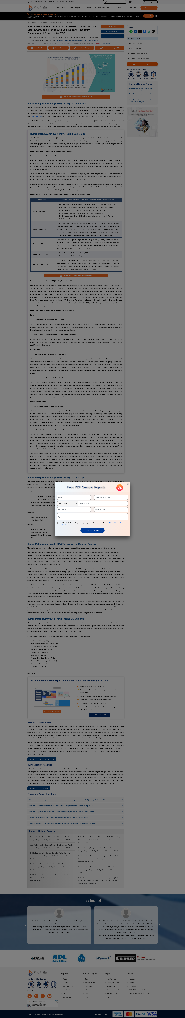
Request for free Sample (92, 530)
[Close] (128, 484)
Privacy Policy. (113, 523)
